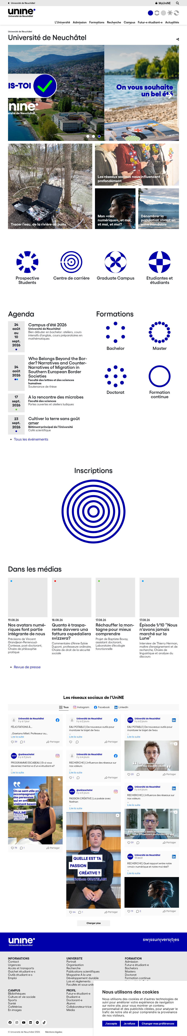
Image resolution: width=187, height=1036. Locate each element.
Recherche (114, 22)
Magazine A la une (78, 974)
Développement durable (82, 978)
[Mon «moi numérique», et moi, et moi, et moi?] (115, 208)
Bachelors (131, 968)
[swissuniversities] (161, 940)
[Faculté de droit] (169, 13)
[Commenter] (76, 742)
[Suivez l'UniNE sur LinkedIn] (30, 1022)
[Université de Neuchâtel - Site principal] (21, 941)
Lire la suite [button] (17, 736)
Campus (129, 22)
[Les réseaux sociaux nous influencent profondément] (137, 165)
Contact (13, 961)
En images (15, 1010)
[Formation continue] (159, 377)
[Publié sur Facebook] (57, 720)
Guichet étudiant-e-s (21, 971)
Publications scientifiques (83, 971)
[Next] (168, 95)
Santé (12, 1003)
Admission (80, 22)
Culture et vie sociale (21, 996)
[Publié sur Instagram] (57, 756)
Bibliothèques (17, 993)
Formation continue (137, 978)
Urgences (14, 964)
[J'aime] (71, 742)
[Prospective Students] (27, 263)
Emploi (12, 978)
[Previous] (18, 95)
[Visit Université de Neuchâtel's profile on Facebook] (14, 720)
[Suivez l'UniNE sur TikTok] (44, 1022)
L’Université (62, 22)
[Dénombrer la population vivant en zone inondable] (158, 208)
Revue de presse (27, 667)
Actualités (172, 22)
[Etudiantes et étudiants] (159, 263)
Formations (96, 22)
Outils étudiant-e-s (20, 974)
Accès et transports (21, 968)
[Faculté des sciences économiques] (176, 13)
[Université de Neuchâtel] (21, 13)
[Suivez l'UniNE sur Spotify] (37, 1022)
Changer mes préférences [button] (158, 1023)
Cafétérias (15, 1006)
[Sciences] (163, 13)
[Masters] (159, 333)
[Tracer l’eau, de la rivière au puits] (50, 186)
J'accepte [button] (111, 1023)
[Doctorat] (115, 377)
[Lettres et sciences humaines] (156, 13)
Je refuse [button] (129, 1023)
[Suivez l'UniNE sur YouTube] (23, 1022)
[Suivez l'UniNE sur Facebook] (10, 1022)
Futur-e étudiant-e (150, 22)
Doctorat (131, 974)
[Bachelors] (115, 333)
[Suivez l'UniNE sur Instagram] (17, 1022)
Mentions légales (53, 1032)
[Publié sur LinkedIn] (174, 720)
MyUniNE (165, 3)
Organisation (75, 964)
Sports (12, 1000)
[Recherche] (177, 3)
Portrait (71, 961)
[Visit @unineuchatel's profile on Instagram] (14, 756)
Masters (130, 971)
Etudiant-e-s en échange (93, 505)
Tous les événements (31, 439)
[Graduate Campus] (115, 263)
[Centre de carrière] (71, 263)
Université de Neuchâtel (23, 3)
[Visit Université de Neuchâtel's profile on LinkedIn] (131, 720)
